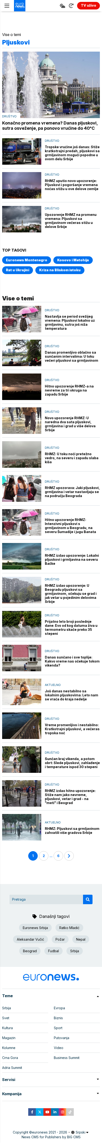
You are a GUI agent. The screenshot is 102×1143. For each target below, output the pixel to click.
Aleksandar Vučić (30, 939)
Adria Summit (12, 1068)
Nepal (80, 939)
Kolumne (8, 1048)
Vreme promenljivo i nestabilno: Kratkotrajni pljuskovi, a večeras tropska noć (72, 729)
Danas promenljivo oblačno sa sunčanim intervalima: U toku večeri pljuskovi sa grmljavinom (71, 356)
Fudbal (53, 951)
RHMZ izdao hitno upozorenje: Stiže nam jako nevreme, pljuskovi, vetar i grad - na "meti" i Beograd (70, 797)
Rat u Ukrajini (17, 270)
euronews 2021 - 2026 (49, 1132)
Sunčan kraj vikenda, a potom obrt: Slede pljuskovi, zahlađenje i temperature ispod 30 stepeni (72, 763)
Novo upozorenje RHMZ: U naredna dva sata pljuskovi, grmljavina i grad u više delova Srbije (70, 424)
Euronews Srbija (35, 928)
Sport (58, 1028)
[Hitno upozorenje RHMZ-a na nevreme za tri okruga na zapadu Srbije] (21, 387)
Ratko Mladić (69, 928)
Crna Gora (10, 1058)
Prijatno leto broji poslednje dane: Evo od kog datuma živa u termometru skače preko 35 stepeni (71, 627)
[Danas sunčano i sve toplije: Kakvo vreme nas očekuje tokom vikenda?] (21, 658)
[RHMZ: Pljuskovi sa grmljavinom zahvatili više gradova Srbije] (21, 827)
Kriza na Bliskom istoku (60, 270)
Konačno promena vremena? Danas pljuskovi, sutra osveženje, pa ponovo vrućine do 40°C (50, 125)
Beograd (30, 951)
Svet (5, 1018)
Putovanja (61, 1038)
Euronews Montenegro (26, 260)
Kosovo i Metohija (73, 260)
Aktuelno (53, 685)
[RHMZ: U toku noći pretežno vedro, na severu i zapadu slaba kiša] (21, 454)
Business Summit (66, 1058)
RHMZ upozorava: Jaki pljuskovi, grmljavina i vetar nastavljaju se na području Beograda (72, 492)
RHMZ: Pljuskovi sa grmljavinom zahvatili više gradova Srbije (72, 831)
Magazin (8, 1038)
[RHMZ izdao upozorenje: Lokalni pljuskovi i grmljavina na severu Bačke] (21, 556)
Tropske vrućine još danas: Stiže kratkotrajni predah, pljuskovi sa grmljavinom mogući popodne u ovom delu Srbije (72, 153)
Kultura (7, 1028)
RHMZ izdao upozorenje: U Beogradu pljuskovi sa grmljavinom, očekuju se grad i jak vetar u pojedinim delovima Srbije (71, 593)
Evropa (59, 1008)
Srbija (74, 951)
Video (58, 1048)
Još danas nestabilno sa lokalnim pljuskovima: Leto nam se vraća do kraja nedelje (71, 695)
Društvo (9, 116)
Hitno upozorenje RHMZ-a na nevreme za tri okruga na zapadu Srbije (69, 390)
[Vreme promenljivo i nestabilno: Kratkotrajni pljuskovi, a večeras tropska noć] (21, 725)
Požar (60, 939)
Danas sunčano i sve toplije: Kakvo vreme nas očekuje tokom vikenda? (72, 661)
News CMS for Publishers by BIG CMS (51, 1137)
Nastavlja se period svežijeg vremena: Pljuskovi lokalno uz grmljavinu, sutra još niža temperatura (70, 322)
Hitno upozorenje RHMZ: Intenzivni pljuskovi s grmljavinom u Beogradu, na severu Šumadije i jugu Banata (70, 526)
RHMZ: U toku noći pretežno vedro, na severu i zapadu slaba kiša (71, 458)
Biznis (58, 1018)
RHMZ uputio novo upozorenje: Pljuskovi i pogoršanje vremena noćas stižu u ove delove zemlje (71, 185)
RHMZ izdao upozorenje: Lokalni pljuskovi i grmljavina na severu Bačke (72, 559)
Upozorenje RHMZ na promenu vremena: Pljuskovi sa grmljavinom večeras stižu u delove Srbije (71, 221)
